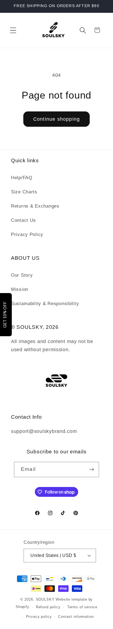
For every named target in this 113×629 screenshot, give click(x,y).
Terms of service (82, 607)
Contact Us (23, 220)
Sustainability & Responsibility (45, 303)
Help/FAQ (21, 177)
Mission (19, 289)
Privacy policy (39, 617)
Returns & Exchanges (35, 206)
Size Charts (24, 191)
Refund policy (48, 607)
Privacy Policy (27, 234)
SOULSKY (46, 599)
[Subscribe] (91, 469)
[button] (13, 30)
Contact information (76, 617)
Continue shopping (56, 119)
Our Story (22, 275)
